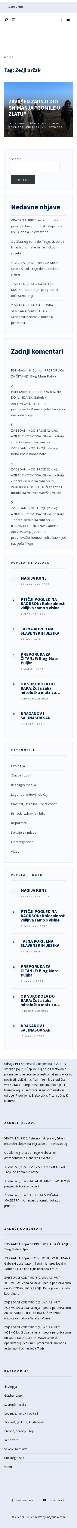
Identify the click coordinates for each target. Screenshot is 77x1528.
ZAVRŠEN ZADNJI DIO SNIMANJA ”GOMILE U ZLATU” (34, 107)
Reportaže (19, 823)
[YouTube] (68, 20)
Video (15, 851)
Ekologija (50, 123)
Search (16, 159)
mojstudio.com (55, 1517)
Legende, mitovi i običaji (29, 794)
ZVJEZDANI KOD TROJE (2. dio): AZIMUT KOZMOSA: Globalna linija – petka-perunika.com (37, 436)
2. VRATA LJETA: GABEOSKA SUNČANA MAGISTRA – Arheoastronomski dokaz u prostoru (32, 1200)
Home (8, 57)
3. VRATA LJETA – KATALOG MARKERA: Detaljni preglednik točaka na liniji (34, 290)
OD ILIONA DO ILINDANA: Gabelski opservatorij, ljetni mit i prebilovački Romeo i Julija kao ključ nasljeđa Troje (38, 403)
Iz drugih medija (23, 785)
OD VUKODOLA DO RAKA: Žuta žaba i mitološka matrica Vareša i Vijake (36, 487)
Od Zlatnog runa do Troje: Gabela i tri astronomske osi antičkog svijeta (37, 247)
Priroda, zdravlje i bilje (28, 813)
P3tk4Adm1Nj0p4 (24, 370)
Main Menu (15, 7)
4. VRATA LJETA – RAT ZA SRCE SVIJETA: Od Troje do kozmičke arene (34, 268)
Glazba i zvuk (21, 775)
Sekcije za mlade (23, 832)
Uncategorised (22, 842)
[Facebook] (61, 20)
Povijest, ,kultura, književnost (36, 127)
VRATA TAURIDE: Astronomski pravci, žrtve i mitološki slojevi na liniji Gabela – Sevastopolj (36, 226)
